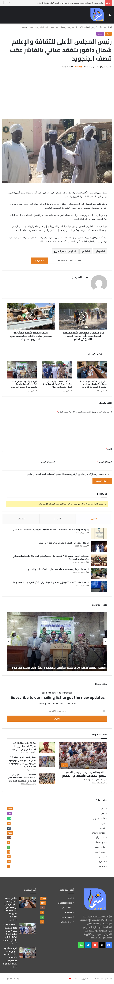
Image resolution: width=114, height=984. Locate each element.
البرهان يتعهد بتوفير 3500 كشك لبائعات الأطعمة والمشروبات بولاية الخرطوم (24, 384)
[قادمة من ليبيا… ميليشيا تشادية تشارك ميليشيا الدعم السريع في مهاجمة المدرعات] (47, 778)
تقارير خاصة (100, 847)
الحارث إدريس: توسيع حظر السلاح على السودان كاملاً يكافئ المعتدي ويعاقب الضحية (59, 666)
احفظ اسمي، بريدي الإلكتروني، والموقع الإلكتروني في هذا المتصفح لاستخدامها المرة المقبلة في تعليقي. (67, 474)
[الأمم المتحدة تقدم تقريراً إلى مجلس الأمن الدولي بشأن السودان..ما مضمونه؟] (99, 586)
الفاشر (85, 251)
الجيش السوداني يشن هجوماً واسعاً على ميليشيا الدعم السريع (58, 569)
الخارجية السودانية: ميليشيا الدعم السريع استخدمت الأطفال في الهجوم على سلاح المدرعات (84, 776)
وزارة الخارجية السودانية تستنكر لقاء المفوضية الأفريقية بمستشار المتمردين (51, 530)
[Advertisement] (57, 93)
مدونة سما (100, 842)
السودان (99, 251)
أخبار (99, 27)
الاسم (109, 449)
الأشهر (94, 518)
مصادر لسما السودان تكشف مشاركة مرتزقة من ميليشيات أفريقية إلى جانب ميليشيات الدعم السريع (21, 762)
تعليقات (20, 518)
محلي (100, 34)
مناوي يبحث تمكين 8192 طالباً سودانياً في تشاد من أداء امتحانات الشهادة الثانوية (92, 384)
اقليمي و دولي (99, 818)
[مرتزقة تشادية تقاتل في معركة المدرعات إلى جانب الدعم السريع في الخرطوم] (47, 747)
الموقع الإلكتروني (48, 461)
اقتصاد (102, 828)
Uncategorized (98, 833)
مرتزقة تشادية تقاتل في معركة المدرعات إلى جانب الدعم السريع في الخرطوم (24, 746)
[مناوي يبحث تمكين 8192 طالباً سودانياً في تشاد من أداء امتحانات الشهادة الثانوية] (92, 369)
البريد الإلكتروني (104, 461)
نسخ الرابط (39, 260)
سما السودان (105, 67)
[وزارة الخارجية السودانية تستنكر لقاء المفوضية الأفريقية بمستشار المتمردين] (99, 533)
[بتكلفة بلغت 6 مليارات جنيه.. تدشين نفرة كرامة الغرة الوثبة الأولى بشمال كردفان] (57, 369)
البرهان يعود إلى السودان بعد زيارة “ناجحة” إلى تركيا (64, 543)
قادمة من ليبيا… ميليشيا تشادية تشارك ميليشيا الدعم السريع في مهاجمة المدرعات (22, 778)
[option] (57, 641)
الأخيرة (57, 518)
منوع (103, 823)
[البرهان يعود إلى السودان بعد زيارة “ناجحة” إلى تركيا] (99, 546)
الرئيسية (106, 27)
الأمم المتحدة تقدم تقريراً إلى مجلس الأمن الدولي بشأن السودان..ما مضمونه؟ (51, 582)
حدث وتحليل (100, 852)
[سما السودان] (97, 14)
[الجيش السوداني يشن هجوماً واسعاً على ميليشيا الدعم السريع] (99, 573)
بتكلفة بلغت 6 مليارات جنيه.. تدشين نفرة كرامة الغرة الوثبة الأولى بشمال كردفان (57, 384)
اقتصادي (101, 866)
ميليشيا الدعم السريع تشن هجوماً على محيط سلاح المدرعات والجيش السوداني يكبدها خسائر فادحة (50, 557)
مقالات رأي (100, 837)
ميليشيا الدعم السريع (64, 251)
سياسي (102, 856)
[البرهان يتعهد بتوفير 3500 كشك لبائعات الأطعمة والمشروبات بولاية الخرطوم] (22, 369)
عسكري (101, 861)
